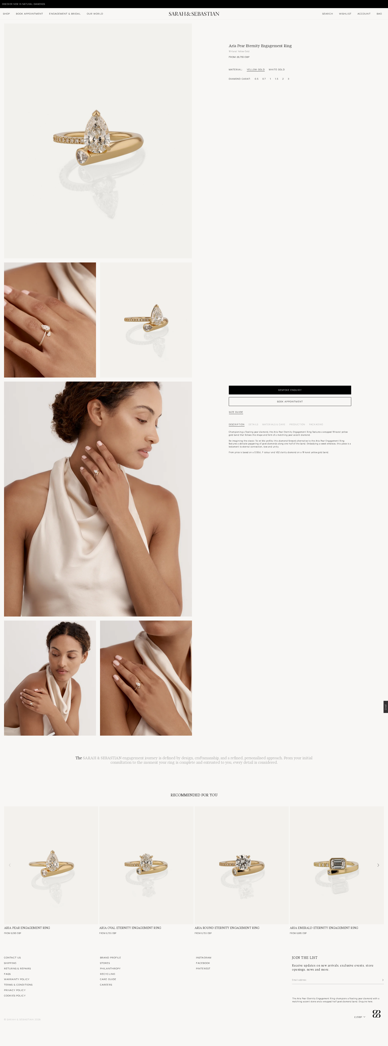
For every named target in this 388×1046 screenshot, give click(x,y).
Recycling (107, 973)
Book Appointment (29, 13)
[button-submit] (382, 980)
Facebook (203, 963)
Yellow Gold (256, 69)
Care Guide (108, 979)
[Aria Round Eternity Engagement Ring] (242, 865)
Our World (95, 13)
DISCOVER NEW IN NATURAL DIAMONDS (23, 4)
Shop (6, 13)
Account (364, 13)
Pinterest (203, 968)
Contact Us (12, 957)
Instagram (203, 957)
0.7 (264, 78)
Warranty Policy (17, 979)
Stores (105, 963)
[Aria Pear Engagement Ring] (51, 865)
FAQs (7, 973)
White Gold (277, 69)
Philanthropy (110, 968)
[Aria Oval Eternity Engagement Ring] (146, 865)
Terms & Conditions (18, 984)
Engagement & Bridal (65, 13)
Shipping (10, 963)
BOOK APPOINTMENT (290, 401)
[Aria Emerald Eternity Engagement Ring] (337, 865)
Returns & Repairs (17, 968)
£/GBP (358, 1017)
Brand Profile (110, 957)
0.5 (256, 78)
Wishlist (345, 13)
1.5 (276, 78)
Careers (106, 984)
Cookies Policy (15, 995)
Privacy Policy (15, 990)
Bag (379, 13)
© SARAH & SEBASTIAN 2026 (22, 1019)
